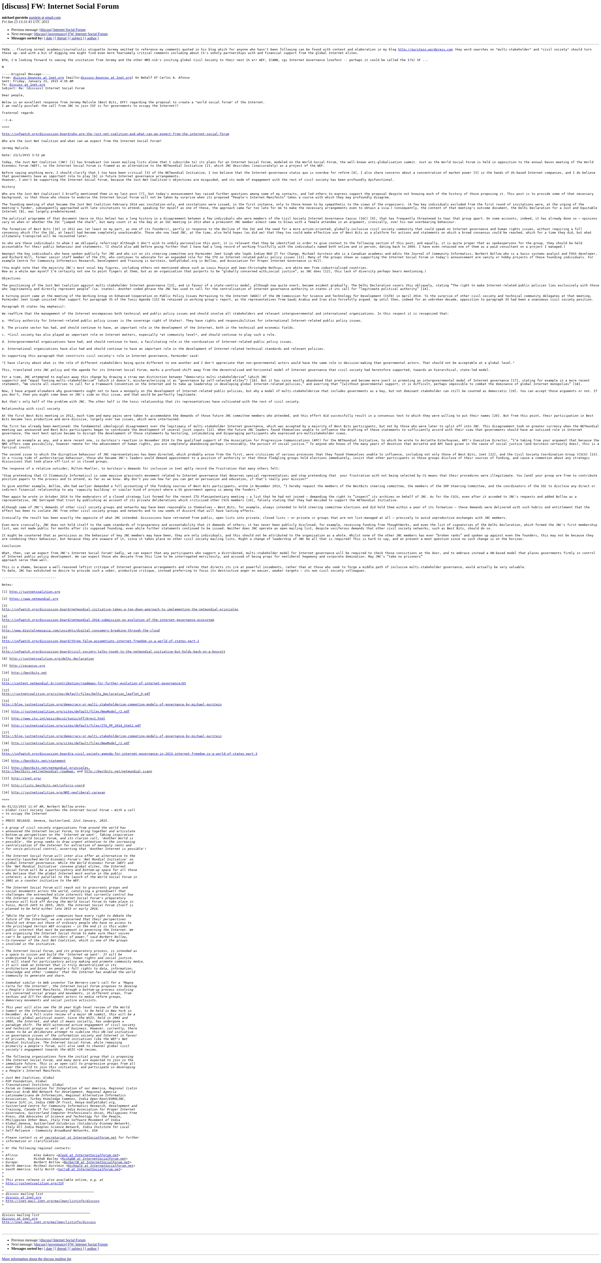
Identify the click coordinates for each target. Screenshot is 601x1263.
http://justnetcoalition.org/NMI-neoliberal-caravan (58, 792)
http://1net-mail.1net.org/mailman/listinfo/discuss (53, 1201)
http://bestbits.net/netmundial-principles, (50, 768)
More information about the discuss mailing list (36, 1259)
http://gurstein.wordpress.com (425, 49)
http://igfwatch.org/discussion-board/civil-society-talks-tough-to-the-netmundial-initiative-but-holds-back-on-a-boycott (113, 651)
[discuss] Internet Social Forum (62, 30)
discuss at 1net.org (27, 84)
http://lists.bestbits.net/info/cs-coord (48, 785)
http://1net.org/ (26, 778)
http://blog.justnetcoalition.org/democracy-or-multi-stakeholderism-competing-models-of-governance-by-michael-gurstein (112, 704)
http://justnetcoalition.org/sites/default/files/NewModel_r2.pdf (70, 711)
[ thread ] (62, 38)
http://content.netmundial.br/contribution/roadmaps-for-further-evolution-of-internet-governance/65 (94, 683)
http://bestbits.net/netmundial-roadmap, (38, 771)
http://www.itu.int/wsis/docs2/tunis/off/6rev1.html (58, 718)
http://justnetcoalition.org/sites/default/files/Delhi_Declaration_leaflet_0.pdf (76, 694)
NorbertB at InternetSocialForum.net (97, 1162)
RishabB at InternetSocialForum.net (94, 1158)
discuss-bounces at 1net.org (38, 77)
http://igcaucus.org (27, 665)
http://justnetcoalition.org (34, 591)
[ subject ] (76, 38)
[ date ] (49, 38)
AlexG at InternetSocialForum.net (88, 1155)
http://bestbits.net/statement (38, 760)
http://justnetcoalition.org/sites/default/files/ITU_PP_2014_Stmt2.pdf (76, 725)
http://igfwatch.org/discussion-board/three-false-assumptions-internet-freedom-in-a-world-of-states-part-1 (100, 641)
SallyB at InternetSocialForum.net (89, 1169)
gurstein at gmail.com (45, 17)
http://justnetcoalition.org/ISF (35, 1183)
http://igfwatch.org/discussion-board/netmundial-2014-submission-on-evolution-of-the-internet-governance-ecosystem (108, 620)
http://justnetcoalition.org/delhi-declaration (51, 658)
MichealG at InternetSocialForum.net (100, 1165)
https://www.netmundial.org (33, 599)
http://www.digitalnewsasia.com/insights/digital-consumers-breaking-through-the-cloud (81, 630)
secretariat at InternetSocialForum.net (80, 1137)
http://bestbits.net (29, 672)
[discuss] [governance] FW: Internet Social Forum (71, 34)
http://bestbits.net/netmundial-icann (118, 771)
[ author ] (92, 38)
